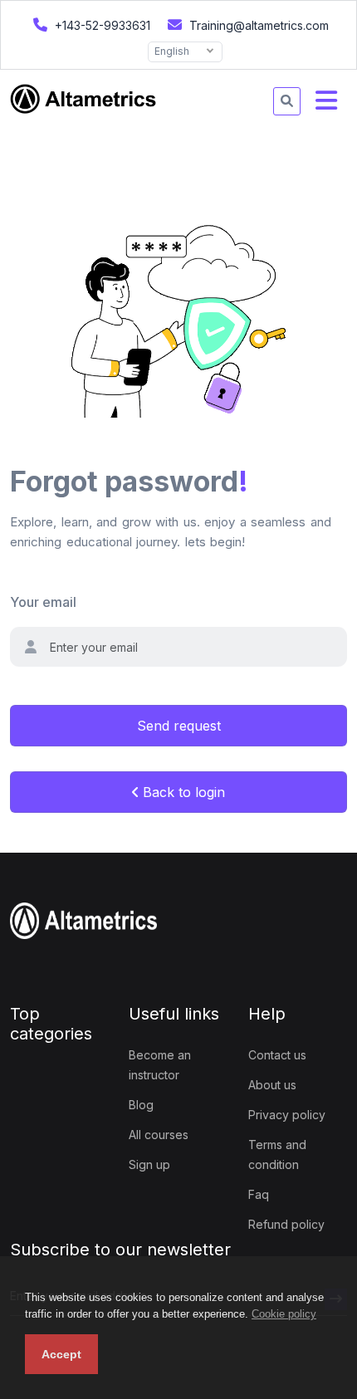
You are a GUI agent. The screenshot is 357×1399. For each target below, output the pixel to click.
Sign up (149, 1164)
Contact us (277, 1055)
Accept (61, 1354)
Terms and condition (277, 1154)
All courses (158, 1135)
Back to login (182, 792)
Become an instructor (160, 1065)
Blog (141, 1105)
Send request (179, 725)
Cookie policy (284, 1314)
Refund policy (286, 1224)
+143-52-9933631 (100, 25)
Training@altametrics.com (257, 25)
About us (272, 1085)
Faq (258, 1194)
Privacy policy (286, 1115)
